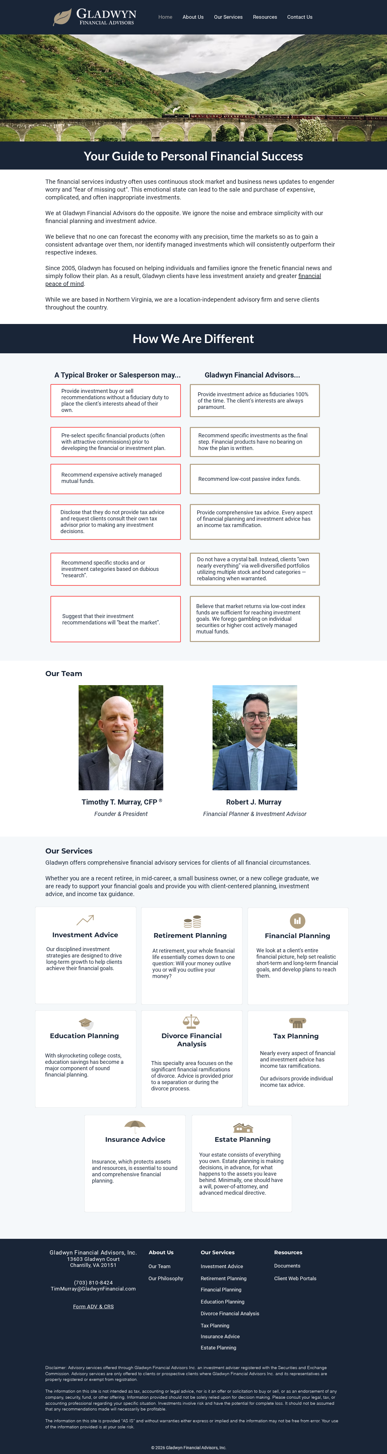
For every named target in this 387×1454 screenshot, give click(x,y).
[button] (193, 16)
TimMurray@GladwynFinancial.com (93, 1289)
